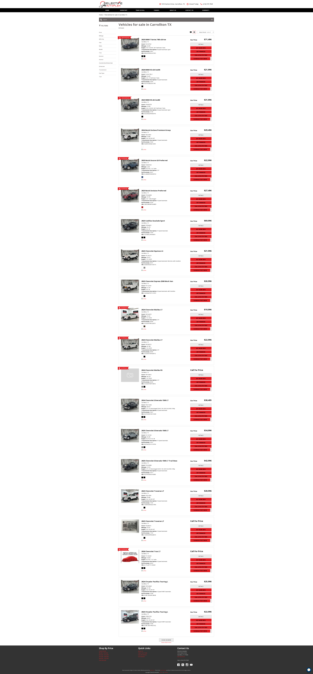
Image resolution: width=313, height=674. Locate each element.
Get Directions (181, 656)
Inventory (123, 10)
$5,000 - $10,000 (103, 653)
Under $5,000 (102, 651)
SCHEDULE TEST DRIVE (200, 58)
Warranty (205, 10)
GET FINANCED (200, 51)
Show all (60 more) (166, 642)
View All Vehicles (142, 655)
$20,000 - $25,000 (104, 658)
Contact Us (189, 10)
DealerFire (152, 670)
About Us (173, 10)
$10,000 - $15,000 (104, 655)
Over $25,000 (102, 660)
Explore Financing (211, 58)
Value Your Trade (142, 653)
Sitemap (166, 672)
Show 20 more (166, 640)
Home (107, 10)
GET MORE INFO (201, 48)
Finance (156, 10)
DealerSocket (163, 670)
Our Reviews (141, 656)
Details (200, 44)
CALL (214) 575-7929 (201, 55)
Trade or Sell (140, 10)
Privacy (161, 672)
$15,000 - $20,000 (104, 656)
